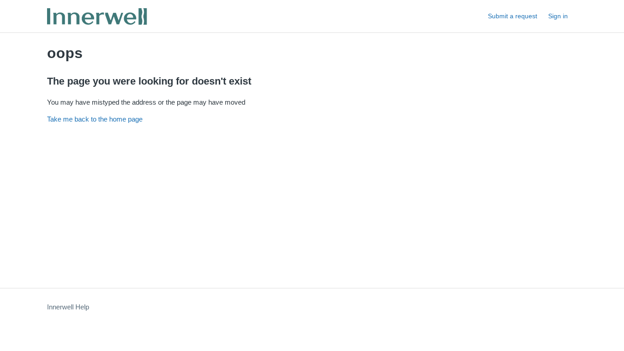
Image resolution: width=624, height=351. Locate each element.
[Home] (97, 16)
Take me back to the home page (95, 119)
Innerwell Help (68, 307)
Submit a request (512, 16)
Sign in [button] (558, 16)
